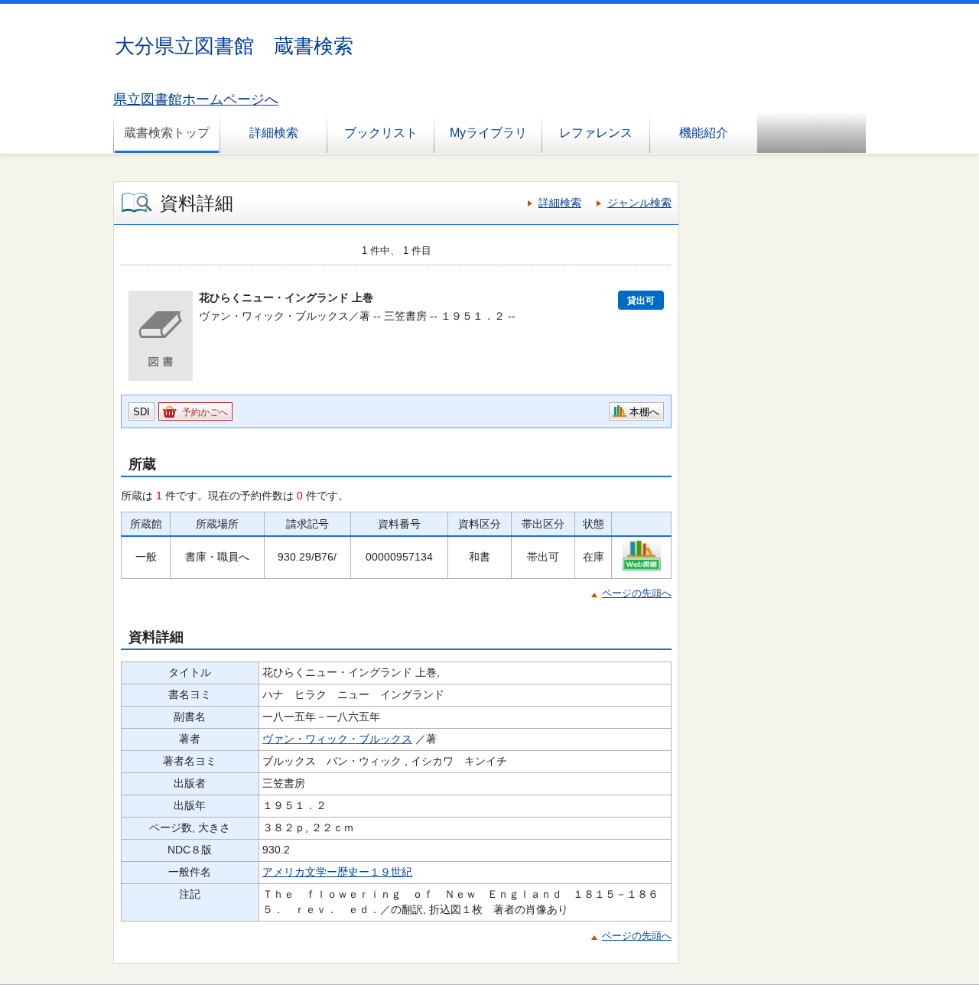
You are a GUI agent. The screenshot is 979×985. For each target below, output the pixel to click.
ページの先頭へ (637, 593)
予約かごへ (205, 412)
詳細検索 (273, 132)
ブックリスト (381, 132)
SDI (141, 412)
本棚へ (644, 412)
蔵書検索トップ (167, 132)
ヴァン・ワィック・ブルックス (337, 739)
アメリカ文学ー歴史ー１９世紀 (337, 872)
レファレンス (596, 132)
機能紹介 (703, 132)
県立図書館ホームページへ (195, 99)
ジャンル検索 (639, 203)
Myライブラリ (488, 132)
